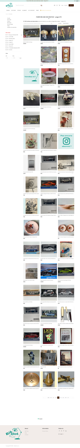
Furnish (8, 18)
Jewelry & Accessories (11, 27)
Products (10, 14)
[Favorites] (57, 5)
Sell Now (71, 5)
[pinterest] (64, 431)
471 (53, 397)
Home (7, 14)
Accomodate (10, 24)
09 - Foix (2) (9, 49)
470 (51, 397)
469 (48, 397)
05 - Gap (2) (9, 42)
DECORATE (13, 10)
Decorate (9, 19)
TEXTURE (19, 10)
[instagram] (61, 431)
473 (58, 397)
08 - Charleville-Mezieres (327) (13, 48)
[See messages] (55, 5)
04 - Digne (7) (10, 40)
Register (66, 5)
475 (63, 397)
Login (62, 5)
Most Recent (65, 23)
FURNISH (8, 10)
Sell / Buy (26, 431)
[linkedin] (66, 431)
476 (65, 397)
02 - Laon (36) (10, 36)
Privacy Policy (45, 431)
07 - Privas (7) (10, 46)
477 (68, 397)
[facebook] (59, 431)
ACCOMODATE (31, 10)
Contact (26, 434)
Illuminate (9, 22)
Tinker (8, 25)
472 (56, 397)
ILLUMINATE (24, 10)
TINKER (37, 10)
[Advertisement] (14, 77)
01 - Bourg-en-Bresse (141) (12, 34)
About (26, 428)
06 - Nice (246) (10, 44)
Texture (8, 21)
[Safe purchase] (59, 5)
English (77, 1)
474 (60, 397)
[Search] (41, 5)
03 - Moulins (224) (11, 38)
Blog (26, 433)
